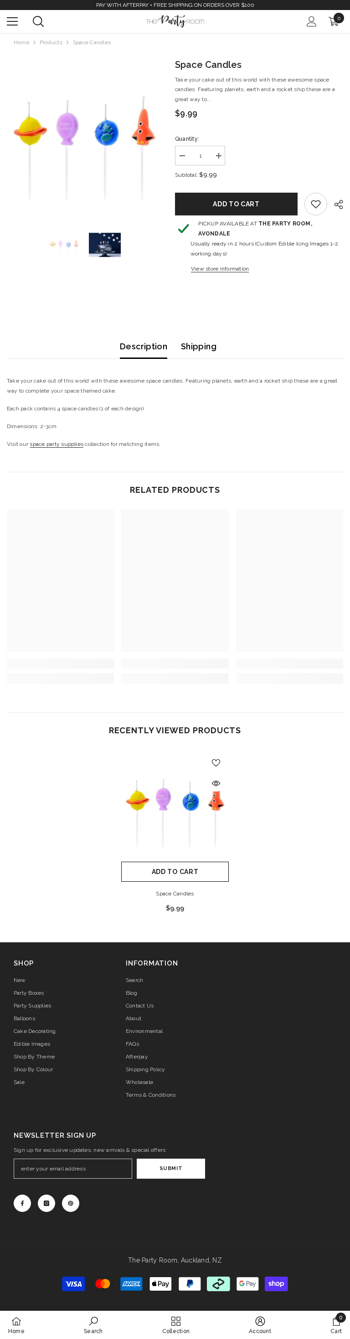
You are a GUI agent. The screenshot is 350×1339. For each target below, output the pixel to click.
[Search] (38, 21)
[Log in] (312, 21)
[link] (315, 204)
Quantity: (187, 139)
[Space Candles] (175, 803)
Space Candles (175, 893)
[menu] (12, 21)
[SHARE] (335, 204)
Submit (171, 1168)
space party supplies (56, 444)
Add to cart (236, 204)
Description (143, 346)
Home (21, 42)
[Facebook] (22, 1203)
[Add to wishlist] (216, 762)
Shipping (198, 346)
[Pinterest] (70, 1203)
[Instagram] (46, 1203)
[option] (84, 135)
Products (51, 42)
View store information (220, 269)
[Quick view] (216, 783)
